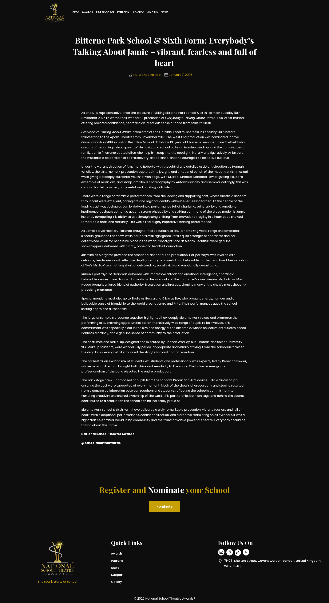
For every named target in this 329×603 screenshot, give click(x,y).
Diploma (138, 12)
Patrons (123, 12)
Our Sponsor (105, 12)
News (164, 12)
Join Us (152, 12)
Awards (87, 12)
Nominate (164, 506)
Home (74, 12)
